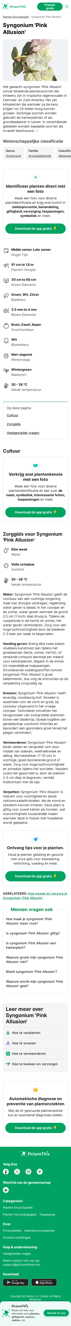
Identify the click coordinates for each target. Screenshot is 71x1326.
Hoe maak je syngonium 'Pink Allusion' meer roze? (29, 921)
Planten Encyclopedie (16, 16)
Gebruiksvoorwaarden (39, 1230)
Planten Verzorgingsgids (19, 1214)
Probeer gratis (50, 6)
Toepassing (47, 1214)
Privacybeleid (12, 1230)
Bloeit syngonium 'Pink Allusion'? (31, 972)
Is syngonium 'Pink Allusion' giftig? (33, 933)
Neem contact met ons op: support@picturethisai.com (21, 1262)
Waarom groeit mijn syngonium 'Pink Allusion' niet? (34, 959)
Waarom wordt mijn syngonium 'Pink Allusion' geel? (34, 984)
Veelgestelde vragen (17, 1253)
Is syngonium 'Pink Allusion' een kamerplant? (31, 945)
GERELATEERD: (35, 896)
